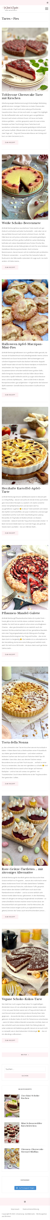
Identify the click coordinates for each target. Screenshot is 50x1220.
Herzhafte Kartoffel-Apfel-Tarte (21, 490)
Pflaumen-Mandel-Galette (21, 613)
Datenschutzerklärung (31, 1209)
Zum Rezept (10, 142)
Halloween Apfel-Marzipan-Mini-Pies (22, 346)
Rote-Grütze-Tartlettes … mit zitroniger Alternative (22, 871)
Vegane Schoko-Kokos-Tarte (22, 999)
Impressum (15, 1209)
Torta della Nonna (15, 742)
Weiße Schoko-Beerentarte (21, 223)
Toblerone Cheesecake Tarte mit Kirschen (22, 96)
